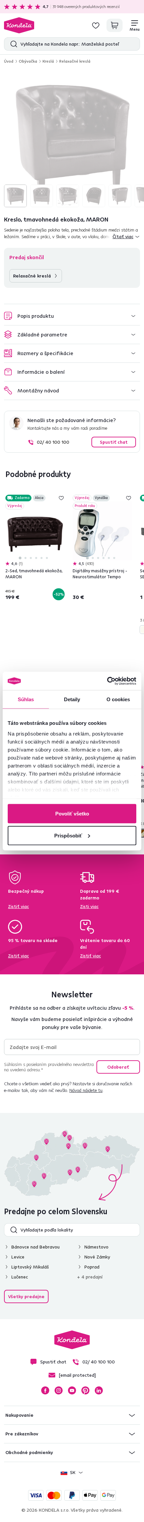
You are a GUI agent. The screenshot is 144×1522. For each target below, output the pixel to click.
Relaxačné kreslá (74, 61)
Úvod (8, 61)
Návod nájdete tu (85, 1090)
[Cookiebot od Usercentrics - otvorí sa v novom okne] (107, 681)
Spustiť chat (114, 442)
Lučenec (19, 1276)
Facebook (45, 1390)
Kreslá (48, 61)
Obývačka (28, 61)
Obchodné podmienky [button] (29, 1452)
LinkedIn (99, 1390)
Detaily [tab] (72, 699)
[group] (72, 139)
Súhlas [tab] (26, 699)
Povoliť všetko (72, 813)
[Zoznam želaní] (96, 25)
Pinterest (85, 1390)
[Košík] (114, 25)
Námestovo (96, 1247)
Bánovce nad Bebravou (35, 1247)
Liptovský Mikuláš (30, 1267)
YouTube (72, 1390)
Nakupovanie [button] (19, 1415)
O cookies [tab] (118, 699)
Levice (17, 1257)
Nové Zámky (97, 1257)
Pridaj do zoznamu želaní (61, 498)
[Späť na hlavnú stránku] (19, 25)
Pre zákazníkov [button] (21, 1434)
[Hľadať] (12, 44)
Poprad (91, 1267)
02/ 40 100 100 (53, 442)
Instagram (59, 1390)
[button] (72, 316)
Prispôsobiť (68, 835)
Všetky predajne (26, 1296)
